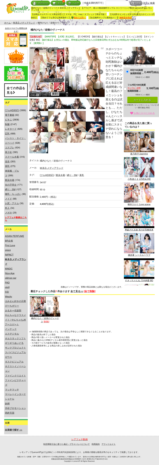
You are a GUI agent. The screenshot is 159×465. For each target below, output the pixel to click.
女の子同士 (11, 184)
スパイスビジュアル (15, 352)
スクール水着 (12, 156)
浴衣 (7, 161)
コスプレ (9, 147)
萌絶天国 (9, 412)
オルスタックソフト (15, 338)
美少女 (8, 152)
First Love (10, 245)
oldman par (10, 277)
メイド (8, 198)
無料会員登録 (126, 17)
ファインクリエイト (15, 375)
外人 (7, 207)
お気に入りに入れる (144, 113)
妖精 (7, 403)
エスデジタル (12, 333)
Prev (33, 71)
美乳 (7, 166)
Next (100, 71)
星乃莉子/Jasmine (139, 153)
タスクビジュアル (14, 361)
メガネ (8, 212)
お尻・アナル (12, 203)
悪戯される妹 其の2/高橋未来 (139, 229)
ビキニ (8, 119)
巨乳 (7, 133)
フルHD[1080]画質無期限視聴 (136, 87)
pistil (7, 287)
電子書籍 (9, 114)
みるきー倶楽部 (13, 310)
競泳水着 (9, 180)
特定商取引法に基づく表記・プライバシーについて (66, 444)
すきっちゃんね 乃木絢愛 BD (139, 280)
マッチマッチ (12, 389)
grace (8, 249)
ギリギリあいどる (14, 343)
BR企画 (9, 240)
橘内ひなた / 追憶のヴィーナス (45, 320)
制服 (7, 124)
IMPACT (9, 254)
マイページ (43, 3)
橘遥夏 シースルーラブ (139, 254)
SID (7, 291)
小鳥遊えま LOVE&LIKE (139, 178)
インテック (11, 329)
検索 (139, 3)
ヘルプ (76, 3)
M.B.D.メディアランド (24, 22)
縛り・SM (10, 189)
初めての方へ (80, 17)
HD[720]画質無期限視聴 (137, 71)
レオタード (11, 128)
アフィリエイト (109, 444)
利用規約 (96, 444)
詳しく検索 (149, 2)
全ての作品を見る (16, 90)
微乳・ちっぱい (13, 194)
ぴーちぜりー (12, 305)
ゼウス (8, 356)
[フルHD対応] (12, 110)
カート (61, 3)
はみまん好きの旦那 (15, 301)
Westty (8, 296)
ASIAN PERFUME (14, 236)
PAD (7, 282)
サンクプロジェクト (15, 347)
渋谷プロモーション (15, 408)
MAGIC (9, 268)
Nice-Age (9, 273)
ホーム (7, 22)
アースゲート (12, 324)
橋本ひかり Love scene (139, 204)
